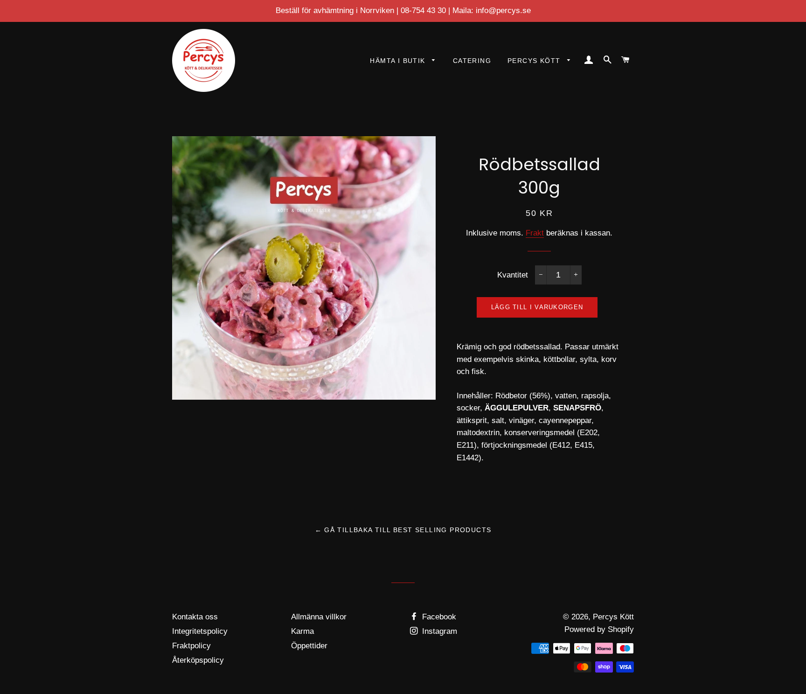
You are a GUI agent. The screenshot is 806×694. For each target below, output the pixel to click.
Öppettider (309, 645)
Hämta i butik (399, 60)
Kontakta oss (195, 616)
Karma (302, 631)
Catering (472, 60)
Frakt (535, 233)
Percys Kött (535, 60)
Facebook (438, 616)
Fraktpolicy (191, 645)
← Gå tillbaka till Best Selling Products (403, 530)
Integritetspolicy (200, 631)
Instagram (438, 631)
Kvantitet (512, 275)
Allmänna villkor (319, 616)
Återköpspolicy (198, 660)
